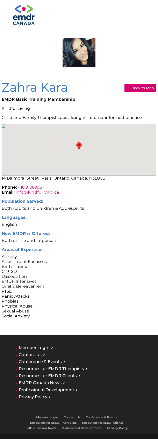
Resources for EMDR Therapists (51, 368)
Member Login (34, 347)
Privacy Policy (33, 396)
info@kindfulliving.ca (37, 192)
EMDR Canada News (40, 382)
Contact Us (30, 354)
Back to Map (142, 88)
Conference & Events (40, 361)
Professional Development (46, 389)
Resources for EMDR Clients (48, 375)
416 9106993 (30, 187)
